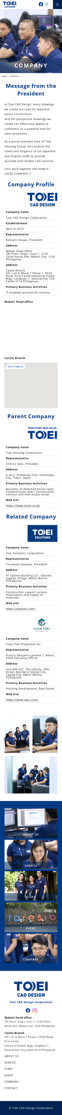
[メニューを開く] (57, 4)
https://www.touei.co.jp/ (23, 505)
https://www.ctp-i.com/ (22, 699)
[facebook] (41, 4)
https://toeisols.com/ (21, 608)
